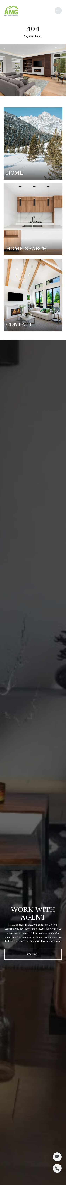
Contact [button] (33, 954)
